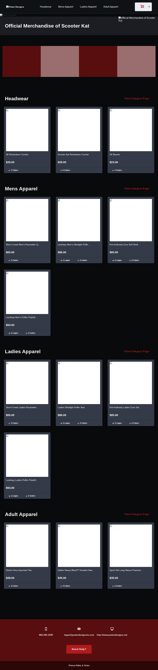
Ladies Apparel (88, 6)
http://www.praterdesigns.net (112, 635)
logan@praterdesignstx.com (79, 635)
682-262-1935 (46, 635)
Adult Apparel (110, 6)
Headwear (45, 6)
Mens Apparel (65, 6)
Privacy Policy (75, 665)
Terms (86, 665)
